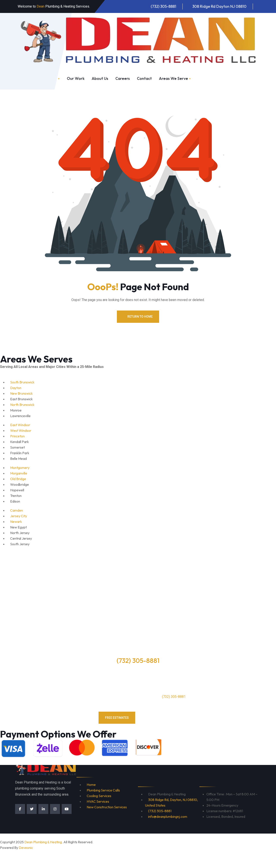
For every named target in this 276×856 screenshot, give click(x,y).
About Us (100, 78)
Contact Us (160, 717)
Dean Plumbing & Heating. (43, 842)
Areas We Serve (173, 78)
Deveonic (26, 847)
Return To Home (140, 316)
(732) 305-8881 (163, 6)
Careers (122, 78)
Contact (144, 78)
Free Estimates (117, 717)
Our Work (76, 78)
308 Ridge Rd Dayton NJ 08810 (219, 6)
